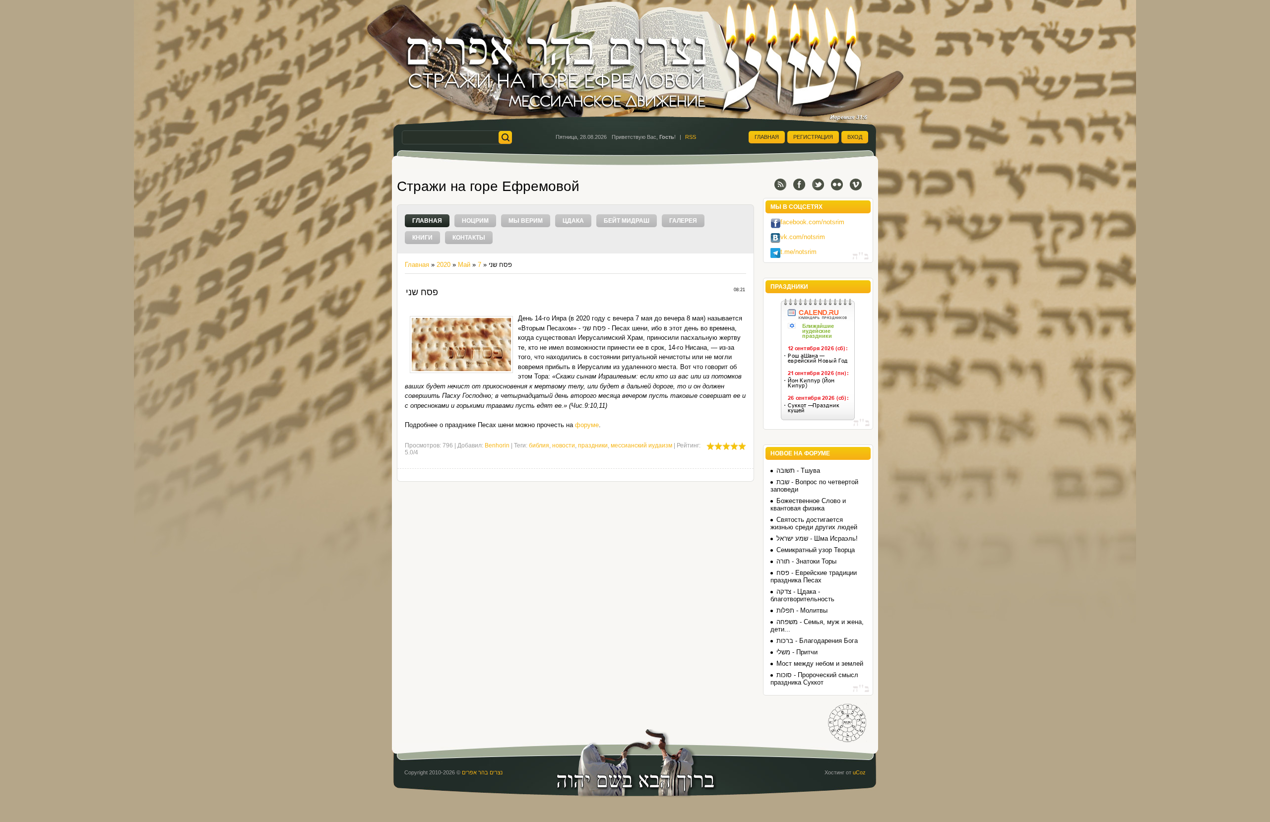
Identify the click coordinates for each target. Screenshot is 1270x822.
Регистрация (813, 137)
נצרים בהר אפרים (482, 772)
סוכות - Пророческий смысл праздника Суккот (814, 678)
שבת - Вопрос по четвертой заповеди (814, 485)
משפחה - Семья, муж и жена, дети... (817, 625)
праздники (593, 445)
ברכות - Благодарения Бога (817, 640)
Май (464, 264)
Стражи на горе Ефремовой (488, 186)
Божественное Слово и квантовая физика (808, 504)
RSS (690, 137)
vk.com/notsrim (802, 237)
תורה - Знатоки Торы (806, 561)
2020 (443, 264)
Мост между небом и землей (819, 663)
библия (539, 445)
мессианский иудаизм (641, 445)
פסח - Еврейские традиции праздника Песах (813, 576)
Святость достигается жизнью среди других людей (813, 523)
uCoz (859, 772)
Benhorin (497, 445)
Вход (854, 137)
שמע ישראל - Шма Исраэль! (817, 538)
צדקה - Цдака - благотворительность (802, 595)
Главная (767, 137)
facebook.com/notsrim (812, 222)
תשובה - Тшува (798, 470)
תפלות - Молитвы (801, 610)
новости (563, 445)
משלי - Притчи (797, 652)
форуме (587, 425)
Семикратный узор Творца (815, 550)
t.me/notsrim (798, 251)
